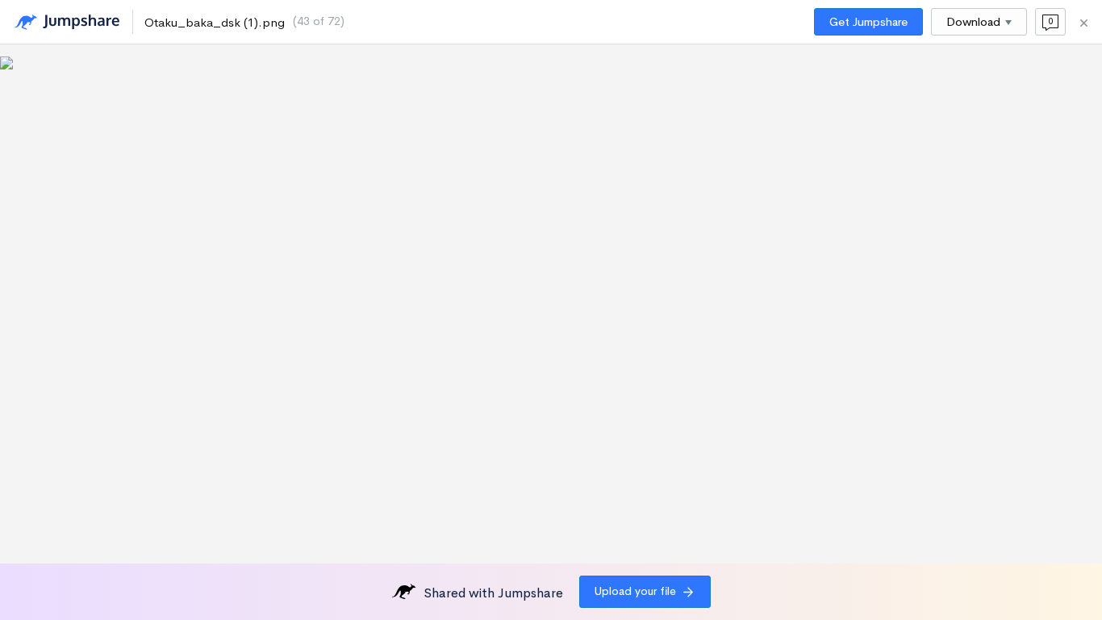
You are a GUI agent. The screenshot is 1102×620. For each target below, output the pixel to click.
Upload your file (635, 591)
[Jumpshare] (67, 22)
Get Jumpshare (868, 22)
